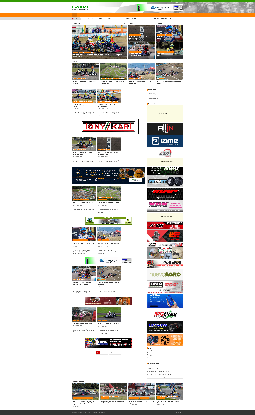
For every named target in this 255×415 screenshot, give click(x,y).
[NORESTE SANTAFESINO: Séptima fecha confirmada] (84, 144)
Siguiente (118, 352)
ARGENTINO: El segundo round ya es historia (160, 18)
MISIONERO (104, 320)
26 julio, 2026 (131, 404)
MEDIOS (139, 35)
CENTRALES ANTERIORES (78, 398)
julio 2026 (149, 352)
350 (111, 352)
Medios (131, 23)
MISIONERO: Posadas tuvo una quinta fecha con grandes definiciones (108, 324)
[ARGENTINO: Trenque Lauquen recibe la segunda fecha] (109, 193)
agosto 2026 (150, 350)
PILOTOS (134, 15)
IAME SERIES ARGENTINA (93, 15)
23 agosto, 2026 (76, 108)
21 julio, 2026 (160, 404)
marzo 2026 (150, 359)
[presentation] (124, 23)
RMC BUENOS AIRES (107, 15)
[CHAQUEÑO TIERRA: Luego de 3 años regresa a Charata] (109, 144)
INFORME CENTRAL (115, 396)
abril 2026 (149, 357)
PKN (78, 320)
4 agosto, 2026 (104, 404)
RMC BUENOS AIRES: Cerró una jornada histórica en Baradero (112, 402)
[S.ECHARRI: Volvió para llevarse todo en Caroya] (84, 234)
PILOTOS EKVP (169, 35)
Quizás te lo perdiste (79, 381)
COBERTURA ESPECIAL (83, 101)
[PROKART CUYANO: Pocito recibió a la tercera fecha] (109, 234)
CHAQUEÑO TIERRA (132, 35)
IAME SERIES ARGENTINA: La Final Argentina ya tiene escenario (132, 18)
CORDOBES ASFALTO (161, 35)
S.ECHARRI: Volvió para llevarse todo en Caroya (168, 37)
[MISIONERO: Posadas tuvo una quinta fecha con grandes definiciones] (109, 314)
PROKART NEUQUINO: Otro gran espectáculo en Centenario (138, 54)
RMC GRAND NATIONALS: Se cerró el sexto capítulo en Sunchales (141, 402)
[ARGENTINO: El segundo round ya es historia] (84, 96)
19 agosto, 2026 (76, 56)
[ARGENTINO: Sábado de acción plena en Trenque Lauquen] (109, 96)
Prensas (159, 23)
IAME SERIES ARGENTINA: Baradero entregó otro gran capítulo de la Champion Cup (85, 403)
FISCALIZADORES (142, 15)
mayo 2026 (149, 355)
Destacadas (76, 23)
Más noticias (76, 61)
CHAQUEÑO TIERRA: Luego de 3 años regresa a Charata (101, 18)
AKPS (158, 78)
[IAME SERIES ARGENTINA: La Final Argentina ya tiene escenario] (84, 193)
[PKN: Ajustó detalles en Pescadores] (84, 314)
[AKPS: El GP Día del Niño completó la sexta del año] (109, 273)
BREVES (80, 52)
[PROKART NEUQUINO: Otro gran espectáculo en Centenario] (84, 273)
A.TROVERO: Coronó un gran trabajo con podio (168, 54)
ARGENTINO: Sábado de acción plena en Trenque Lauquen (108, 105)
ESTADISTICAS (152, 15)
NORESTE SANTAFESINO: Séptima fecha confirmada (82, 153)
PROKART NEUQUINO (137, 52)
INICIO (74, 15)
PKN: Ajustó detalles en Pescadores (83, 323)
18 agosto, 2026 (132, 56)
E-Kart (82, 56)
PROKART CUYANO (136, 78)
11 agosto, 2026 (160, 56)
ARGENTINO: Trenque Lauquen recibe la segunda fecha (96, 54)
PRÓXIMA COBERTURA (93, 52)
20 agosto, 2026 (132, 39)
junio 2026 (149, 354)
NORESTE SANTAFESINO (81, 78)
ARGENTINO (81, 15)
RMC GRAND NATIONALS (122, 15)
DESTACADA (85, 52)
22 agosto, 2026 (101, 108)
